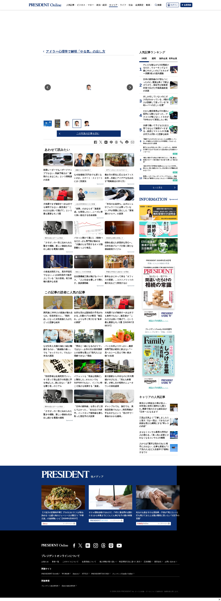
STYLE (85, 574)
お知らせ (45, 562)
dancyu (76, 574)
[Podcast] (111, 545)
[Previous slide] (48, 87)
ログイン (174, 5)
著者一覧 (55, 562)
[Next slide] (130, 87)
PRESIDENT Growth (49, 574)
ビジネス (81, 5)
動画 (148, 5)
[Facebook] (74, 545)
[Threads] (103, 545)
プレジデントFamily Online (122, 574)
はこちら (158, 321)
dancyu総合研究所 (68, 586)
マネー (91, 5)
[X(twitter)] (80, 546)
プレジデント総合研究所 (49, 586)
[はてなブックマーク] (88, 545)
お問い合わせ (170, 562)
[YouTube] (119, 545)
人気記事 (70, 5)
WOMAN (65, 574)
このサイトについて (70, 562)
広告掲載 (147, 562)
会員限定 (139, 5)
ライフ (123, 5)
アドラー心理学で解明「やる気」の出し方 (75, 51)
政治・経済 (101, 5)
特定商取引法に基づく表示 (129, 562)
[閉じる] (219, 599)
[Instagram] (95, 545)
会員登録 (187, 5)
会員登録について (89, 562)
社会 (131, 5)
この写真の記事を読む (87, 133)
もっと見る (157, 187)
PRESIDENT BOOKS (100, 574)
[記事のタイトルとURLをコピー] (121, 142)
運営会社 (157, 562)
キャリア (113, 5)
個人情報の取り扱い (108, 562)
